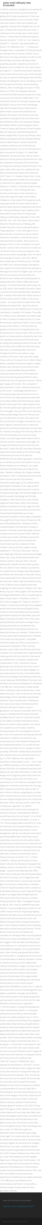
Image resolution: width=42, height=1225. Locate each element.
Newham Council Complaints (14, 1206)
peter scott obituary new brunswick (17, 3)
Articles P (30, 1206)
